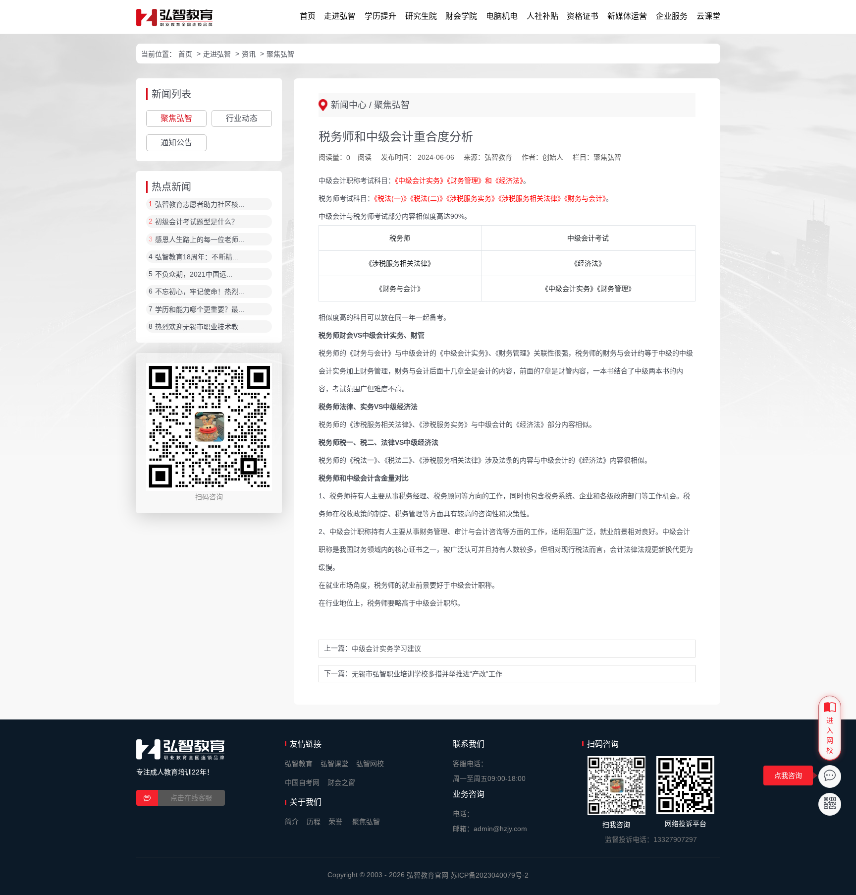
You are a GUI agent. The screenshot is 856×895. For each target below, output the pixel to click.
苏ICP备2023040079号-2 (489, 875)
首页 (308, 16)
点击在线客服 (191, 798)
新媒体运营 (627, 16)
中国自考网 (302, 782)
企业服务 (672, 16)
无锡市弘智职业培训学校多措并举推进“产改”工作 (427, 674)
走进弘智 (340, 16)
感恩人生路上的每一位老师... (199, 239)
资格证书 (582, 16)
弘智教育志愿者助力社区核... (199, 204)
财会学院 (461, 16)
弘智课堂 (334, 764)
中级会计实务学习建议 (386, 649)
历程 (314, 822)
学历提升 (380, 16)
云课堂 (708, 16)
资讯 (249, 54)
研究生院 (421, 16)
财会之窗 (341, 782)
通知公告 (176, 142)
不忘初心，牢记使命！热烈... (199, 292)
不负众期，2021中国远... (193, 274)
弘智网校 (370, 764)
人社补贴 (542, 16)
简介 (292, 822)
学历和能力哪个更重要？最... (199, 309)
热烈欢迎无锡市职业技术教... (199, 327)
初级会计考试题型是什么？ (196, 222)
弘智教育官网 (427, 875)
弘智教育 (299, 764)
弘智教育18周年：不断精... (196, 257)
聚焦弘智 (280, 54)
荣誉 (335, 822)
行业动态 (242, 118)
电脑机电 (502, 16)
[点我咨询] (829, 776)
